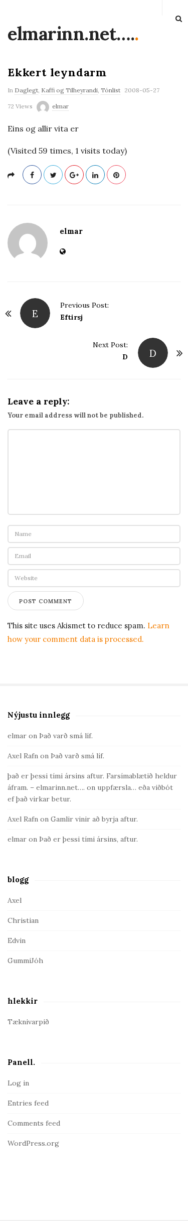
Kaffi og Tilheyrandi (69, 90)
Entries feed (28, 1103)
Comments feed (34, 1123)
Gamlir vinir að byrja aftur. (94, 819)
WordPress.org (33, 1143)
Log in (18, 1083)
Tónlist (110, 90)
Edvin (17, 940)
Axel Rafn (23, 755)
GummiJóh (25, 960)
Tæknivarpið (28, 1021)
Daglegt (26, 90)
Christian (23, 920)
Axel (15, 900)
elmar (60, 106)
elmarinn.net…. (71, 33)
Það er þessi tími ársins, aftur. (88, 839)
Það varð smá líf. (66, 735)
